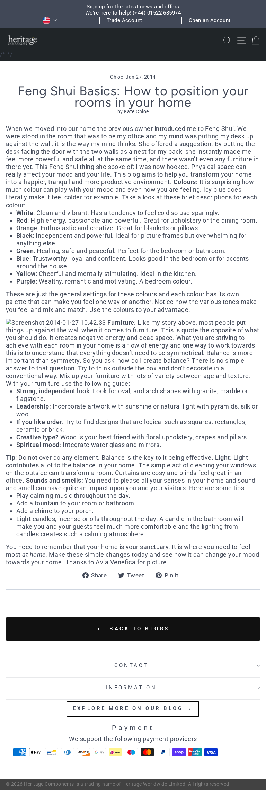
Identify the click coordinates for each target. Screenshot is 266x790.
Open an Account (210, 20)
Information (131, 687)
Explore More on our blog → (133, 708)
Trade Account (124, 20)
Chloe (116, 77)
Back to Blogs (138, 629)
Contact (131, 665)
